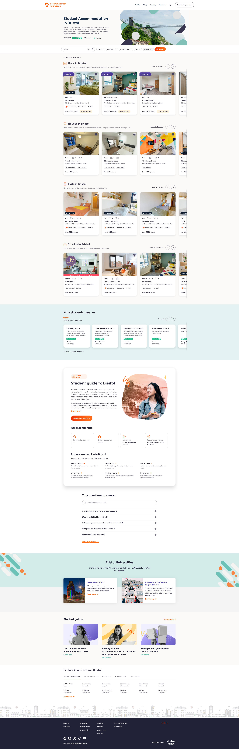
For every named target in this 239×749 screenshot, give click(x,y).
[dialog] (119, 739)
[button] (119, 746)
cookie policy (116, 737)
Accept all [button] (113, 741)
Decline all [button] (125, 741)
